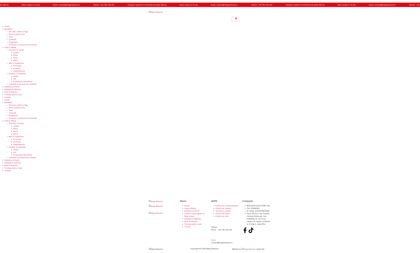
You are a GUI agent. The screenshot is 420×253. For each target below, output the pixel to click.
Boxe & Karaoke (11, 92)
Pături (15, 60)
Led (14, 79)
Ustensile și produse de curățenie (22, 84)
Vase (11, 37)
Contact (7, 97)
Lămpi (15, 76)
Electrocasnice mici (17, 34)
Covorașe (17, 66)
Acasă (6, 26)
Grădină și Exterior (12, 87)
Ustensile (12, 39)
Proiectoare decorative (22, 81)
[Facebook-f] (245, 230)
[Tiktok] (251, 230)
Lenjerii (16, 52)
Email (213, 240)
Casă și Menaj (10, 47)
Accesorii (17, 68)
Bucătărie (8, 29)
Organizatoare (19, 71)
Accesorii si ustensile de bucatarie (23, 45)
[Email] (214, 235)
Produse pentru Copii (13, 94)
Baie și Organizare (16, 63)
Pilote (15, 55)
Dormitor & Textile (16, 50)
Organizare (13, 42)
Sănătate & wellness (12, 89)
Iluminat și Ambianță (17, 73)
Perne (15, 58)
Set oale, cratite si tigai (18, 31)
